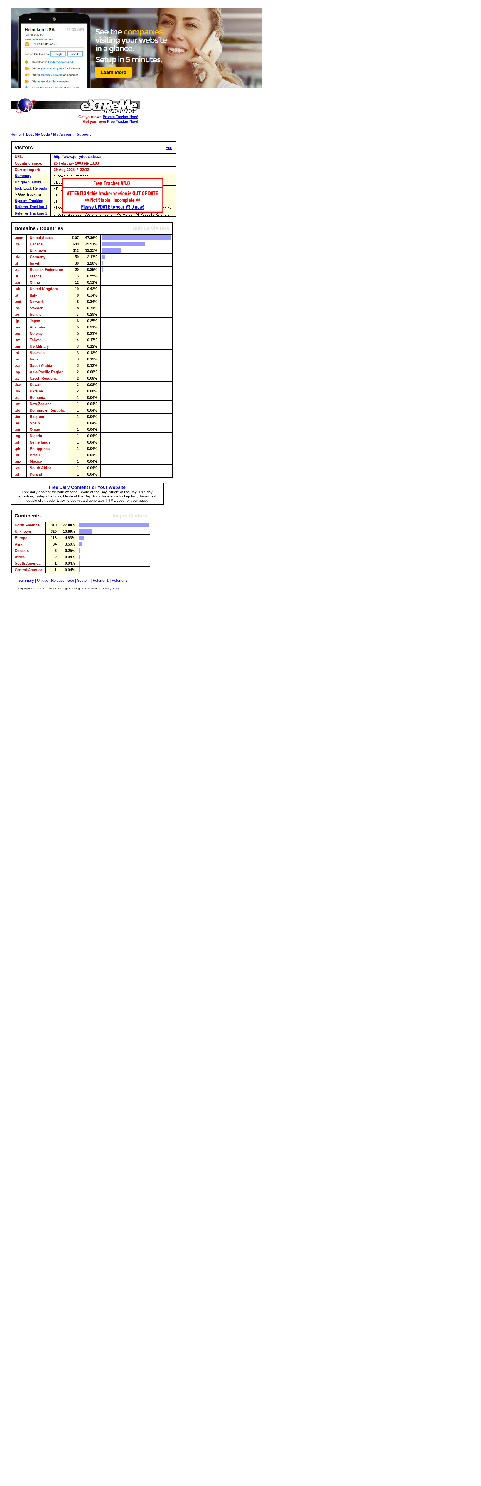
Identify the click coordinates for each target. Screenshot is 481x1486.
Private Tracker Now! (120, 117)
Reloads (57, 580)
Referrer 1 (101, 580)
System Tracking (29, 201)
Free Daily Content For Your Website (87, 487)
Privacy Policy (110, 588)
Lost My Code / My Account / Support (58, 134)
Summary (23, 176)
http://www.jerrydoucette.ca (77, 157)
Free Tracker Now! (122, 122)
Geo (70, 580)
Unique (42, 580)
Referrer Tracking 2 (31, 213)
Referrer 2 (119, 580)
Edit (169, 148)
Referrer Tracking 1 (31, 207)
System (83, 580)
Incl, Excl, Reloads (31, 188)
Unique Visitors (28, 182)
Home (16, 134)
